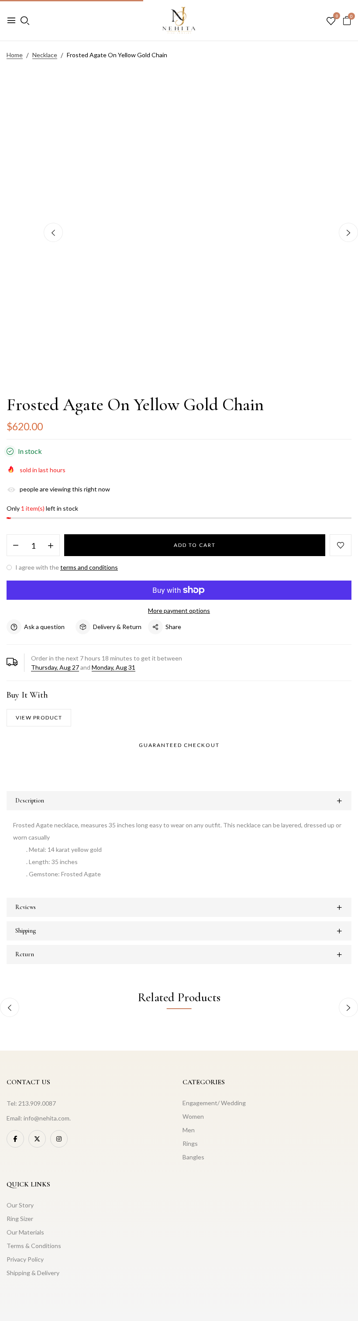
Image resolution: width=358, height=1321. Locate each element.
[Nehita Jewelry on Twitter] (37, 1139)
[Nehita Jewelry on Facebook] (15, 1139)
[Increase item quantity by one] (50, 546)
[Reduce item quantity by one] (15, 546)
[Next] (348, 232)
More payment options (179, 610)
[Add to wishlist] (340, 545)
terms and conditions (89, 567)
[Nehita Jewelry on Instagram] (59, 1139)
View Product (39, 717)
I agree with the (66, 567)
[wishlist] (331, 21)
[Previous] (53, 232)
